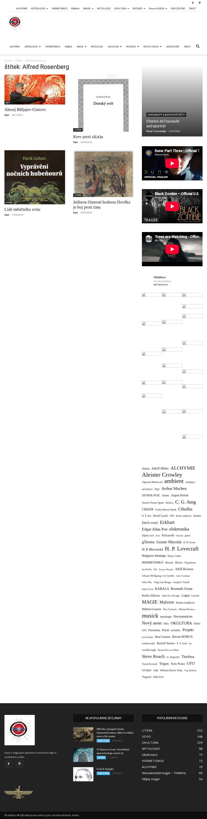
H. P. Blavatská (152, 549)
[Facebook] (193, 3)
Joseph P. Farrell (181, 582)
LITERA (77, 129)
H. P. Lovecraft (182, 549)
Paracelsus (154, 630)
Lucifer (195, 595)
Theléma (188, 657)
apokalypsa (147, 489)
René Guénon (162, 636)
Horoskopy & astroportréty (166, 114)
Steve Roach (153, 656)
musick (150, 615)
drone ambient (184, 515)
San (6, 114)
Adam (146, 468)
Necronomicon (182, 616)
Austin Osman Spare (153, 502)
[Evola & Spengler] (83, 774)
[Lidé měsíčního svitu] (34, 177)
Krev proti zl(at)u (88, 136)
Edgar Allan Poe (154, 529)
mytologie (166, 616)
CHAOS (147, 509)
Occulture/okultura (162, 281)
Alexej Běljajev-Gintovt (25, 109)
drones (197, 515)
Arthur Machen (174, 488)
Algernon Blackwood (152, 482)
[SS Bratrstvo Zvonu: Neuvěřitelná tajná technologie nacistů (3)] (83, 755)
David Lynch (160, 515)
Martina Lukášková (185, 603)
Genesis (179, 535)
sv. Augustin (173, 657)
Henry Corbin (174, 556)
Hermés (169, 562)
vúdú (155, 670)
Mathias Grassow (151, 609)
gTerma (148, 542)
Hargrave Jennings (154, 555)
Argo (157, 488)
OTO (144, 630)
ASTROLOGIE (38, 8)
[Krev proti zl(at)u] (103, 103)
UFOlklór (146, 670)
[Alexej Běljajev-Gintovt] (34, 89)
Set (190, 643)
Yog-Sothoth (190, 670)
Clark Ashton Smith (165, 509)
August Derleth (179, 495)
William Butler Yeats (171, 670)
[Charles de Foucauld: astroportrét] (172, 100)
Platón (165, 630)
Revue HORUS (156, 8)
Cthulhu (185, 509)
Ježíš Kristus (184, 569)
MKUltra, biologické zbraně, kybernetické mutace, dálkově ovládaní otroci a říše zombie (115, 733)
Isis (155, 569)
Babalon (169, 503)
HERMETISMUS (59, 8)
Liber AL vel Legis (171, 595)
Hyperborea (190, 562)
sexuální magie (149, 650)
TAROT (192, 8)
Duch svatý (150, 523)
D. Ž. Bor (146, 515)
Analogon (190, 482)
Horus (179, 562)
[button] (198, 47)
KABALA (75, 8)
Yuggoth (146, 676)
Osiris (197, 623)
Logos (186, 595)
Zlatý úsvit (158, 677)
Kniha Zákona (151, 595)
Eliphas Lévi (148, 535)
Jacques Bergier (166, 569)
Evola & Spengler (105, 769)
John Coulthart (183, 576)
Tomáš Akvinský (149, 664)
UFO (191, 663)
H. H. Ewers (189, 542)
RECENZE (137, 8)
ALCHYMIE (21, 8)
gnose (187, 535)
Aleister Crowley (162, 475)
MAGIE (86, 8)
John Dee (147, 582)
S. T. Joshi (182, 643)
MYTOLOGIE (103, 8)
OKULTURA (120, 8)
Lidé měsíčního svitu (22, 209)
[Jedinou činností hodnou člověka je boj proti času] (103, 173)
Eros (158, 535)
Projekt (188, 630)
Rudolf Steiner (166, 643)
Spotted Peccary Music (168, 650)
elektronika (179, 529)
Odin (166, 623)
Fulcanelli (168, 535)
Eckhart (167, 522)
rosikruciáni (148, 643)
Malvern (166, 602)
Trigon (164, 664)
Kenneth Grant (181, 589)
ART (8, 102)
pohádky (176, 630)
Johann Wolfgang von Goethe (158, 575)
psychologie (147, 637)
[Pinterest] (199, 3)
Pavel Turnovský (156, 131)
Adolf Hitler (160, 468)
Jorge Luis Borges (162, 582)
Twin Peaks (178, 663)
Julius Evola (147, 589)
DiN (172, 515)
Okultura (160, 277)
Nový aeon (152, 623)
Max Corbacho (170, 609)
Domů (8, 60)
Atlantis (165, 495)
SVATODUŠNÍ (178, 8)
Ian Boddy (147, 569)
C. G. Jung (185, 502)
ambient (174, 481)
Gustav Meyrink (169, 542)
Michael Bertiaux (187, 609)
